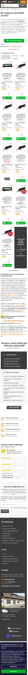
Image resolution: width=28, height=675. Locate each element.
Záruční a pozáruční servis (10, 559)
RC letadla (19, 334)
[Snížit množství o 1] (8, 95)
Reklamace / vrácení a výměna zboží (13, 541)
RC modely (16, 323)
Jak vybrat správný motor (11, 364)
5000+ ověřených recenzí (7, 446)
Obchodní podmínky (8, 538)
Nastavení (13, 666)
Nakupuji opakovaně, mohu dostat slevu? (14, 392)
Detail (7, 179)
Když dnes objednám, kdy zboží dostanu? (13, 397)
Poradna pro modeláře (9, 529)
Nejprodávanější (6, 58)
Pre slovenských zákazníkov (10, 531)
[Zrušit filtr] (21, 46)
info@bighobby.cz (21, 255)
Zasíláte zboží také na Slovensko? (13, 400)
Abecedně (15, 58)
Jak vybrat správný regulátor (12, 366)
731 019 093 (23, 249)
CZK (14, 2)
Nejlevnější (15, 56)
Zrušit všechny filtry (15, 49)
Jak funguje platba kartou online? (13, 385)
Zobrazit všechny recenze (14, 453)
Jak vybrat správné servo (11, 361)
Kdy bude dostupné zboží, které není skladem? (14, 388)
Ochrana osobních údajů (9, 543)
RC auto (3, 287)
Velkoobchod (6, 536)
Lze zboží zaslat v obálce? (11, 383)
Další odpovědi (14, 407)
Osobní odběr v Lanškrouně (10, 561)
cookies (3, 648)
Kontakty (5, 563)
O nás (4, 554)
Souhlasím (13, 671)
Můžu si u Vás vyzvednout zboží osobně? (13, 379)
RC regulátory (10, 333)
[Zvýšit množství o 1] (8, 93)
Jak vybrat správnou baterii (12, 359)
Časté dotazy (6, 533)
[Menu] (23, 1)
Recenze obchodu (7, 556)
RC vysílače (12, 334)
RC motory (17, 333)
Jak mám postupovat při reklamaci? (14, 376)
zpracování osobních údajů (21, 507)
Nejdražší (22, 56)
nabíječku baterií (12, 295)
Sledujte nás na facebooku (12, 586)
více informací (5, 619)
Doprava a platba (7, 526)
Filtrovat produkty (15, 41)
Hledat (22, 5)
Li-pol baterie (18, 305)
